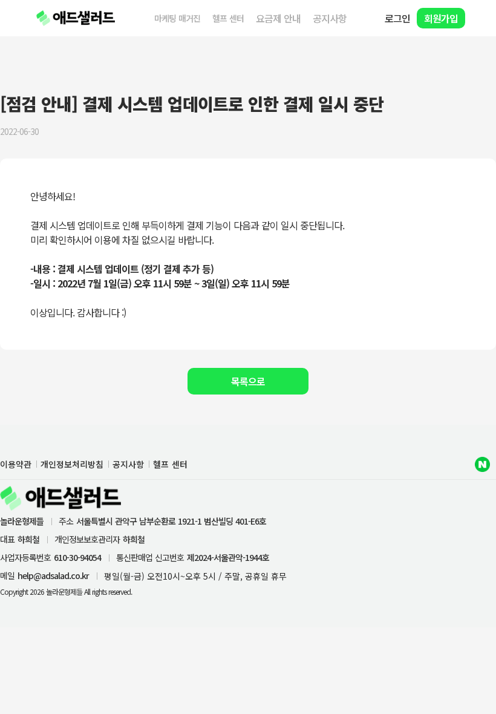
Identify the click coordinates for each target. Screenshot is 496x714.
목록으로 (248, 381)
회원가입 (441, 18)
